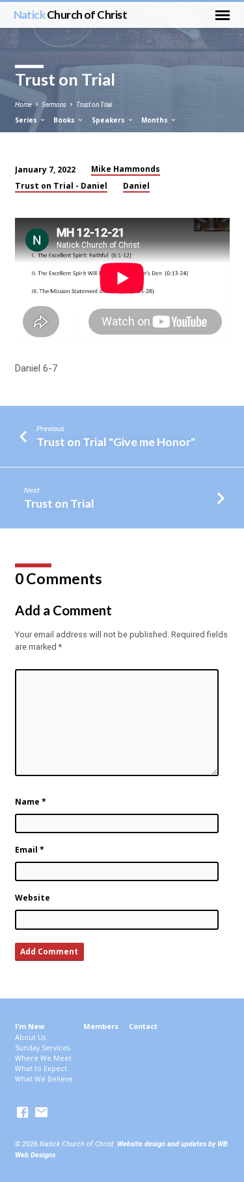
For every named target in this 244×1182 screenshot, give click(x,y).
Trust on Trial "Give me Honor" (115, 441)
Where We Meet (43, 1058)
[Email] (41, 1113)
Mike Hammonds (125, 168)
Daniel (136, 185)
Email (29, 849)
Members (100, 1026)
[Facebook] (22, 1113)
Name (30, 801)
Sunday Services (42, 1047)
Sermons (54, 104)
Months (155, 119)
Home (23, 104)
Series (27, 119)
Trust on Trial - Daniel (61, 185)
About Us (30, 1037)
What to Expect (41, 1068)
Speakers (109, 119)
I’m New (29, 1026)
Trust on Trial (94, 104)
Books (65, 119)
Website (32, 897)
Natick (71, 14)
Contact (143, 1026)
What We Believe (44, 1078)
